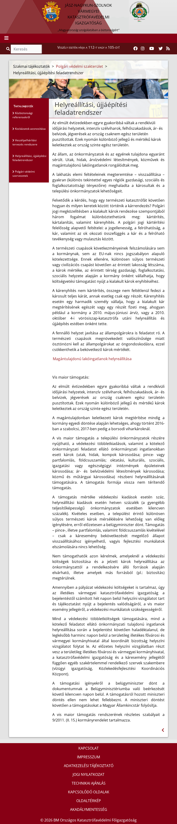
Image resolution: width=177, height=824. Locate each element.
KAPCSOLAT (88, 748)
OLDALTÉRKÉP (88, 800)
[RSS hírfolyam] (168, 49)
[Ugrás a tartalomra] (8, 4)
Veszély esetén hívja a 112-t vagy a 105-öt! (88, 47)
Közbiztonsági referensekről (22, 115)
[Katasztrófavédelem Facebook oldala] (135, 49)
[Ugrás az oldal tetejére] (54, 104)
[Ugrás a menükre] (3, 4)
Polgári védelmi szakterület (79, 66)
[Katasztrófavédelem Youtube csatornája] (151, 49)
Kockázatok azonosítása (30, 129)
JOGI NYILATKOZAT (88, 774)
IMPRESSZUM (88, 756)
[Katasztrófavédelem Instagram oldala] (142, 49)
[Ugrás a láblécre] (13, 4)
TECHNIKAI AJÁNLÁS (89, 783)
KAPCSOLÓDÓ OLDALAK (88, 792)
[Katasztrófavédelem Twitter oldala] (160, 49)
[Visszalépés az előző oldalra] (163, 730)
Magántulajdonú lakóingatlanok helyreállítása (92, 358)
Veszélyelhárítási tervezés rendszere (24, 142)
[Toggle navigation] (6, 38)
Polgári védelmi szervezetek (23, 174)
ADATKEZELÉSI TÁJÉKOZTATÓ (88, 765)
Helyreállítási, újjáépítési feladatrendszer (29, 158)
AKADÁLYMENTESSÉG (88, 809)
